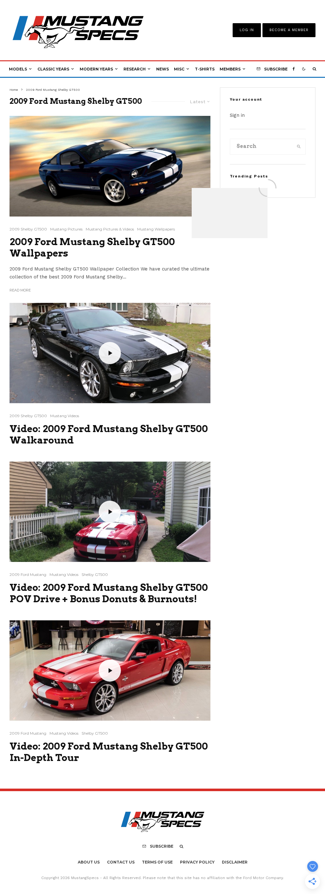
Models (18, 69)
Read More (20, 290)
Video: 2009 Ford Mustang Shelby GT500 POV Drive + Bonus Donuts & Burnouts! (109, 593)
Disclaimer (235, 862)
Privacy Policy (197, 862)
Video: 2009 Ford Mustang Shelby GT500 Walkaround (109, 434)
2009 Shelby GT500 (28, 229)
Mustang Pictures (66, 229)
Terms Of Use (157, 862)
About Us (89, 862)
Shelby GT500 (95, 574)
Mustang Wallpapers (156, 229)
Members (230, 69)
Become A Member (288, 30)
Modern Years (96, 69)
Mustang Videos (64, 415)
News (162, 69)
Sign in (237, 115)
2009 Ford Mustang (28, 574)
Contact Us (121, 862)
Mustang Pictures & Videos (110, 229)
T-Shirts (205, 69)
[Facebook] (293, 69)
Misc (179, 69)
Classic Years (53, 69)
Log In (247, 30)
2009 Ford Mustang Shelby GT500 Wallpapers (92, 247)
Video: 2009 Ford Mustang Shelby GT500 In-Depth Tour (109, 751)
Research (134, 69)
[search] (298, 146)
